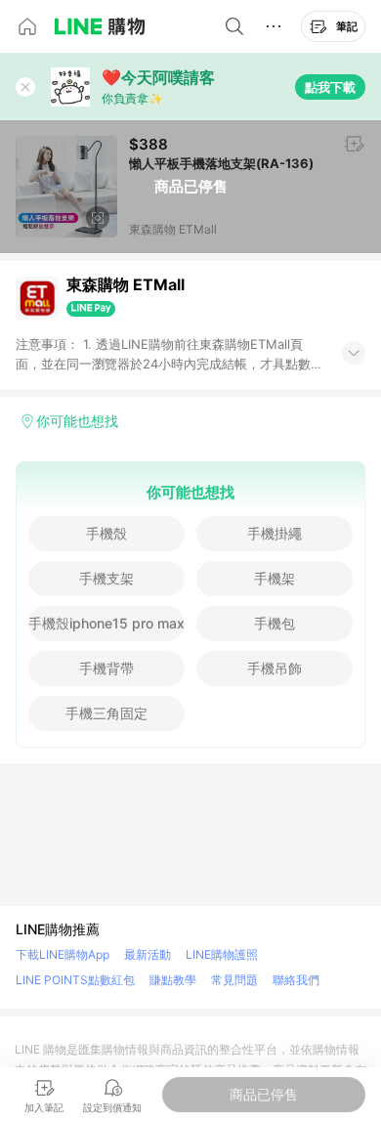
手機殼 (106, 533)
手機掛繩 (274, 533)
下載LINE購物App (62, 954)
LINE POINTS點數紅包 (75, 979)
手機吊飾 (274, 668)
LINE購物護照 (222, 954)
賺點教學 (172, 979)
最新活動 (147, 954)
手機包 (274, 623)
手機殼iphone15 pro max (106, 623)
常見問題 (234, 979)
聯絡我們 (296, 979)
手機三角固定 (106, 713)
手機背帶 (106, 668)
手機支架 (106, 578)
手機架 (274, 578)
